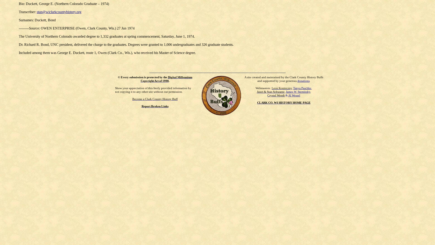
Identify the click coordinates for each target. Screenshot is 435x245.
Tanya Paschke (302, 88)
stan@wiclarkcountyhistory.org (59, 12)
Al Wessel (294, 95)
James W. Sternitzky (298, 91)
